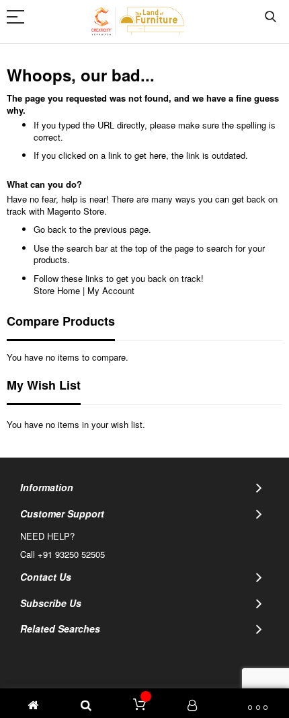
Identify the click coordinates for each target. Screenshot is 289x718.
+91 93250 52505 (71, 554)
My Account (110, 290)
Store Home (57, 290)
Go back (50, 229)
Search (270, 17)
